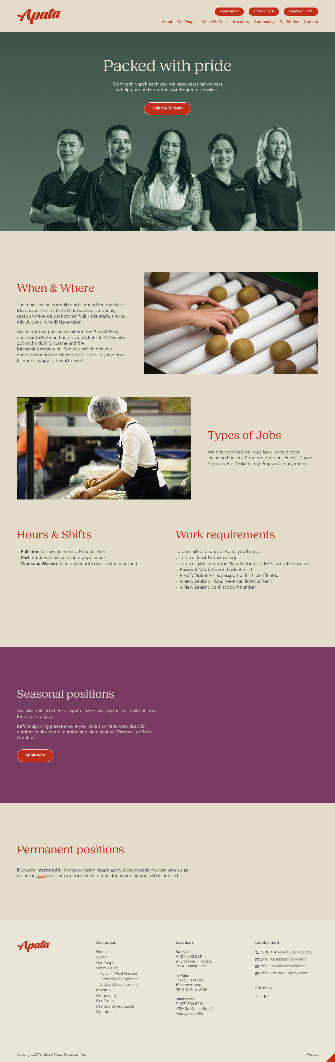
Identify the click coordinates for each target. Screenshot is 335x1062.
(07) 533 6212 (191, 980)
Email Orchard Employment (284, 973)
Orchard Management (119, 979)
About (167, 22)
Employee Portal (301, 11)
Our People (186, 22)
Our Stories (289, 22)
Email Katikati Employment (283, 959)
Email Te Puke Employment (283, 966)
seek (41, 876)
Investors (241, 22)
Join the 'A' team (167, 108)
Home (101, 952)
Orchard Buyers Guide (115, 1007)
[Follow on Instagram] (266, 996)
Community (264, 22)
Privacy (312, 1055)
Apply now (35, 755)
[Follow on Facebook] (257, 996)
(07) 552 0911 (191, 957)
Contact (311, 22)
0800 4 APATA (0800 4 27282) (286, 952)
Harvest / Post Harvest (118, 974)
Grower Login (264, 11)
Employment (229, 11)
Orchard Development (119, 985)
